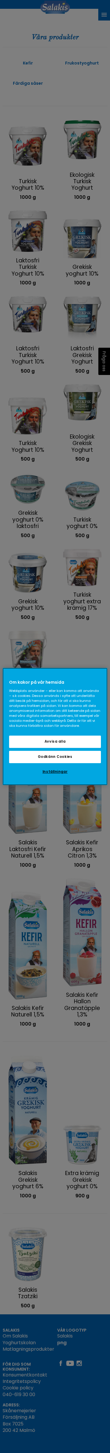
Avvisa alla (55, 741)
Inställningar (55, 771)
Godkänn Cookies (55, 756)
